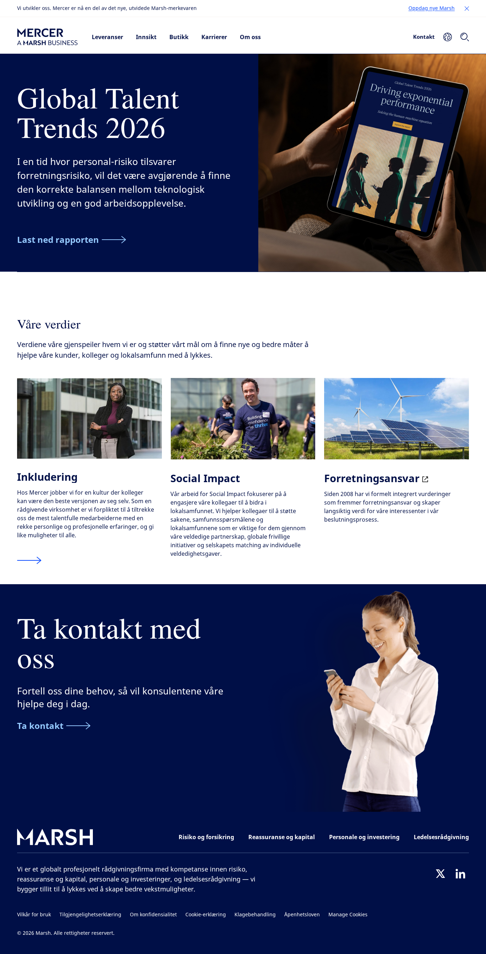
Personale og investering (364, 837)
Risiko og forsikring (206, 837)
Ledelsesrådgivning (441, 837)
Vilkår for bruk (34, 914)
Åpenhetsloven (302, 914)
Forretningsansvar (373, 478)
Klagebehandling (255, 914)
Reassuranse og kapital (281, 837)
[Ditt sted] (447, 37)
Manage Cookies (348, 914)
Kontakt (424, 36)
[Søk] (464, 37)
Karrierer (214, 37)
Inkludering (47, 477)
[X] (440, 873)
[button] (466, 8)
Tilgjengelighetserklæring (90, 914)
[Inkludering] (29, 560)
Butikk (179, 37)
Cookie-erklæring (205, 914)
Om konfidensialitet (153, 914)
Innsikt (146, 37)
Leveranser (107, 37)
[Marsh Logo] (55, 838)
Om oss (250, 37)
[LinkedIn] (460, 873)
